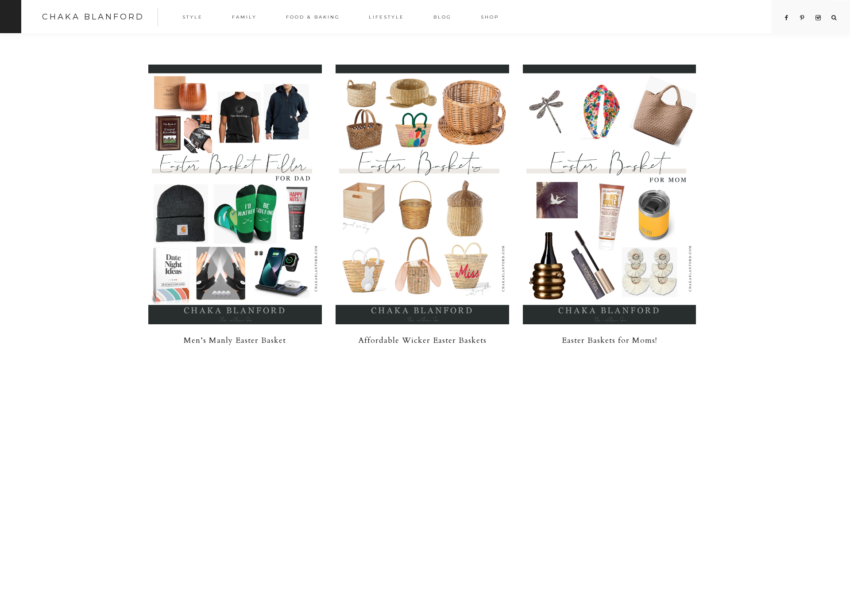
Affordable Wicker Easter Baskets (422, 340)
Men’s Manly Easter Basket (235, 340)
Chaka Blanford (93, 17)
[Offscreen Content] (10, 16)
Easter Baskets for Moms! (609, 340)
